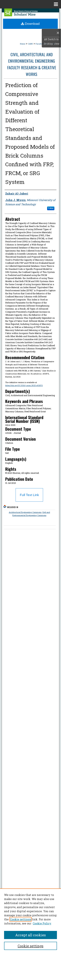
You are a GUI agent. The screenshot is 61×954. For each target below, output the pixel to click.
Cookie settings (20, 919)
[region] (30, 921)
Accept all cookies (30, 935)
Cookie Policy (42, 923)
